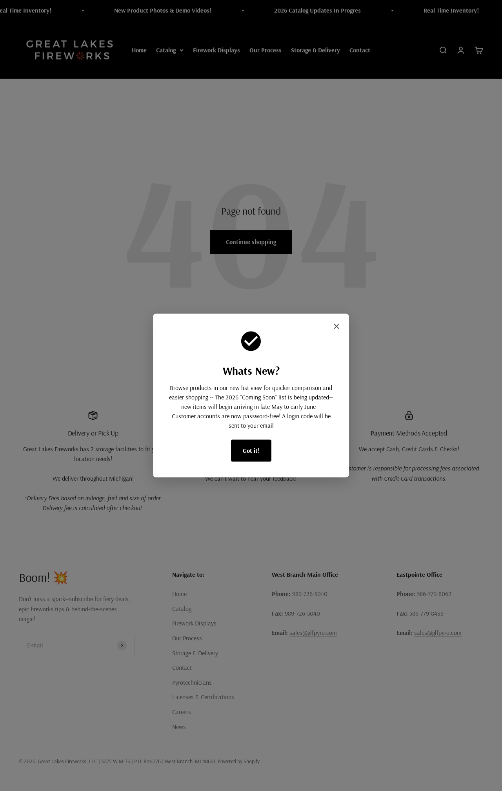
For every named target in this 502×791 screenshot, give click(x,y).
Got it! (251, 450)
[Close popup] (336, 328)
